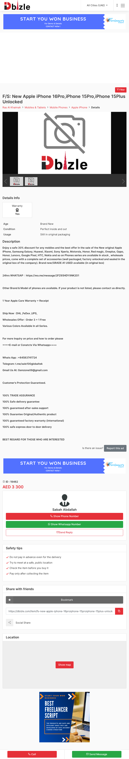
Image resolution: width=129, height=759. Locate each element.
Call (33, 754)
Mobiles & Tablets (36, 107)
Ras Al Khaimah (12, 107)
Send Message (98, 754)
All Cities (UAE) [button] (96, 5)
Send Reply (66, 532)
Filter (122, 89)
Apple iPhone (79, 107)
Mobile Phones (59, 107)
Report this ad (115, 448)
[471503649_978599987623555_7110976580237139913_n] (64, 143)
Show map (64, 664)
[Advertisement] (64, 57)
